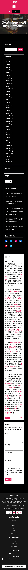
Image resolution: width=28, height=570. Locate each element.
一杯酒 (14, 2)
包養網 (17, 291)
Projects (14, 525)
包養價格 (17, 306)
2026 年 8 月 (9, 62)
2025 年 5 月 (9, 102)
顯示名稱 (8, 445)
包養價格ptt (8, 383)
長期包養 (8, 351)
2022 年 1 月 (9, 161)
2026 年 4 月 (9, 72)
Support (14, 528)
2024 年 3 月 (9, 140)
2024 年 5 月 (9, 134)
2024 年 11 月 (9, 118)
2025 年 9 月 (9, 91)
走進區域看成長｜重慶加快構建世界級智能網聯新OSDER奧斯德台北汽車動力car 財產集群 (14, 211)
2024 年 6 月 (9, 132)
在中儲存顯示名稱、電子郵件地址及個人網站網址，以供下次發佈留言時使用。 (14, 472)
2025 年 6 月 (9, 99)
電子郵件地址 (9, 453)
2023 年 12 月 (9, 148)
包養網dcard (11, 387)
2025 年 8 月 (9, 94)
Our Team (14, 523)
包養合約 (19, 385)
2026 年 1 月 (9, 80)
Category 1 (14, 541)
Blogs (14, 530)
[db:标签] (9, 181)
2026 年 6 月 (9, 67)
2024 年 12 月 (9, 116)
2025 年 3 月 (9, 107)
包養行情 (13, 345)
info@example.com (16, 554)
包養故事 (19, 298)
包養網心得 (8, 298)
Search (20, 49)
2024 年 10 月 (9, 121)
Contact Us (16, 11)
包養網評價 (11, 330)
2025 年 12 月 (9, 83)
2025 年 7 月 (9, 97)
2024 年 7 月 (9, 129)
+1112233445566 (16, 556)
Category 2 (14, 543)
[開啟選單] (14, 6)
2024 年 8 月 (9, 126)
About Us (14, 520)
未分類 (7, 417)
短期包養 (18, 391)
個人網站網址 (9, 460)
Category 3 (14, 546)
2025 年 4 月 (9, 105)
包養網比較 (12, 366)
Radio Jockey (9, 566)
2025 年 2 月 (9, 110)
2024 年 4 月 (9, 137)
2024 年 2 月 (9, 143)
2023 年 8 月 (9, 159)
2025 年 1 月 (9, 113)
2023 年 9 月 (9, 156)
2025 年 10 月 (9, 89)
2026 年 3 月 (9, 75)
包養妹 (17, 332)
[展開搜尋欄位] (9, 11)
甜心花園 (12, 291)
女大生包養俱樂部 (15, 343)
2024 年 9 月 (9, 124)
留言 (6, 433)
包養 (12, 321)
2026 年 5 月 (9, 70)
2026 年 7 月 (9, 64)
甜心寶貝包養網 (12, 347)
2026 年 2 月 (9, 78)
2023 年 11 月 (9, 151)
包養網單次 (18, 330)
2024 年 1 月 (9, 145)
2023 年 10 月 (9, 153)
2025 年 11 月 (9, 86)
